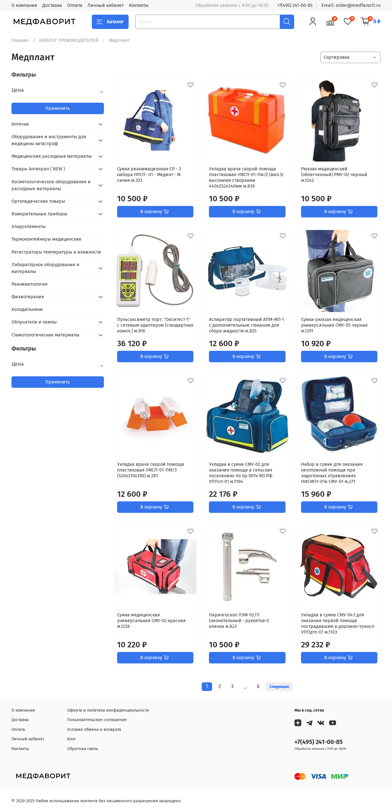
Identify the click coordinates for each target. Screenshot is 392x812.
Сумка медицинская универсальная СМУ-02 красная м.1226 (151, 620)
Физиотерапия (27, 296)
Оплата (74, 5)
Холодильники (27, 309)
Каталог (115, 21)
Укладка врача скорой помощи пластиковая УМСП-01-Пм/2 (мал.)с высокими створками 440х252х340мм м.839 (246, 177)
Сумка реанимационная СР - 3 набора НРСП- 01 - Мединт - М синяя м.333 (149, 174)
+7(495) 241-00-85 (295, 5)
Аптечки (20, 124)
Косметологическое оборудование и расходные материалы (51, 185)
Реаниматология (29, 284)
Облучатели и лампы (34, 322)
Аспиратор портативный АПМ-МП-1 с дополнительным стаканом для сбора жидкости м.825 (246, 325)
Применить (57, 108)
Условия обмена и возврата (94, 729)
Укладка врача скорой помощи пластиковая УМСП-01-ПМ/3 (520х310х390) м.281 (150, 470)
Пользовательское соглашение (97, 719)
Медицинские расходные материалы (51, 156)
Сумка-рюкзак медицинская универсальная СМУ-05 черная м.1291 (334, 325)
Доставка (52, 5)
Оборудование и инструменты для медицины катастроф (48, 140)
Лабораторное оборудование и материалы (45, 268)
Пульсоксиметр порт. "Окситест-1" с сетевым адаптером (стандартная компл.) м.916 (155, 325)
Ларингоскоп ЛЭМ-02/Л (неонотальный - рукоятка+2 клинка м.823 (239, 620)
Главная (20, 40)
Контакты (139, 5)
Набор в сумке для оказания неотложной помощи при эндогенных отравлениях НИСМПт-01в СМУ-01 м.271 (332, 473)
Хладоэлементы (28, 226)
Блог (71, 739)
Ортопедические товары (38, 201)
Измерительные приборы (39, 214)
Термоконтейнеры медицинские (46, 239)
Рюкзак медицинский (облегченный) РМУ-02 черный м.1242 (334, 174)
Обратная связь (82, 748)
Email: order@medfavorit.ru (351, 5)
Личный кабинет (106, 5)
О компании (24, 5)
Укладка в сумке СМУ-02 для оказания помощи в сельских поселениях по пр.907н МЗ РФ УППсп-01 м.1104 (240, 473)
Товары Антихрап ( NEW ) (38, 169)
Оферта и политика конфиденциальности (108, 710)
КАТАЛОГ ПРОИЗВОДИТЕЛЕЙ (68, 40)
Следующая (279, 687)
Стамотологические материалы (45, 335)
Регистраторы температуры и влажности (56, 252)
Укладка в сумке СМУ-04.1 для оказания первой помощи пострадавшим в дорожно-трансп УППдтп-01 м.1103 (337, 623)
